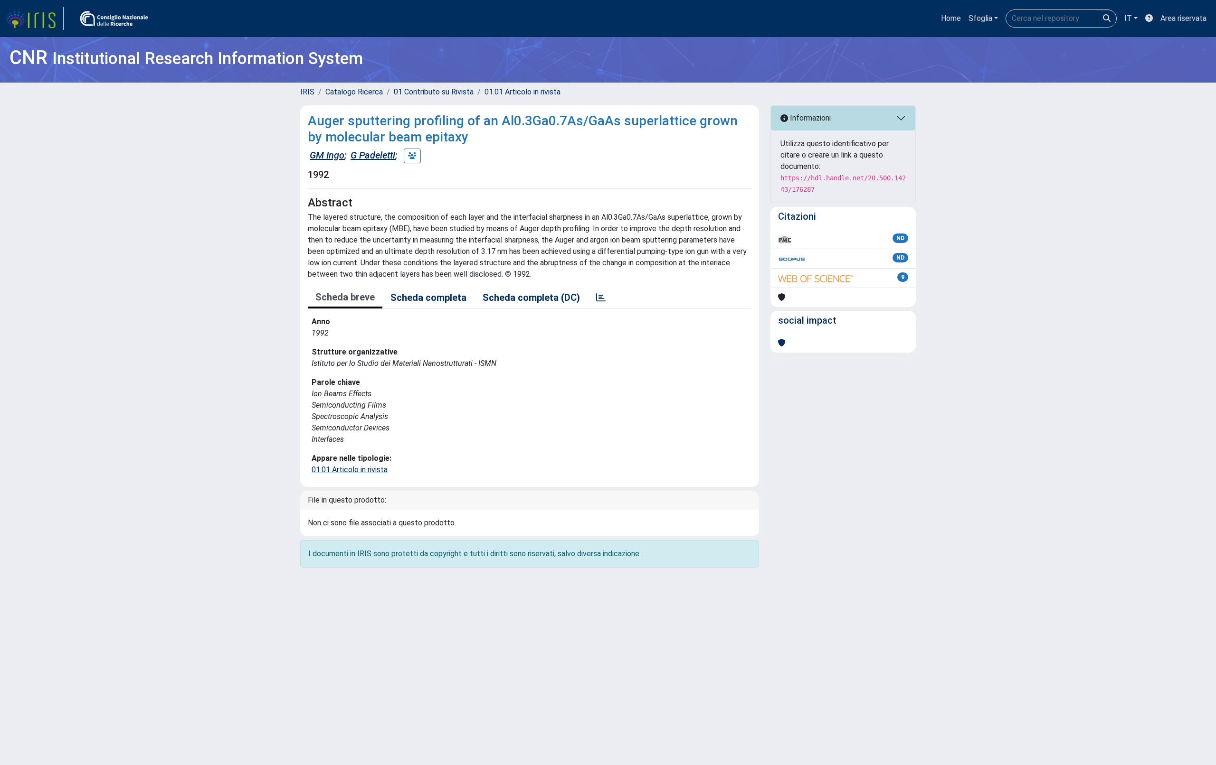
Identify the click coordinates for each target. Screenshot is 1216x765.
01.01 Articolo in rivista (522, 91)
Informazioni (809, 117)
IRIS (307, 91)
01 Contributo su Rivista (434, 91)
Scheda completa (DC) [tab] (531, 297)
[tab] (601, 298)
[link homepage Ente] (114, 18)
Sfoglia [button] (980, 18)
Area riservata (1183, 18)
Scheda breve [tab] (345, 297)
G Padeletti (373, 155)
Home (951, 18)
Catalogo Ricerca (354, 91)
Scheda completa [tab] (428, 297)
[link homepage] (35, 18)
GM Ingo (327, 155)
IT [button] (1128, 18)
